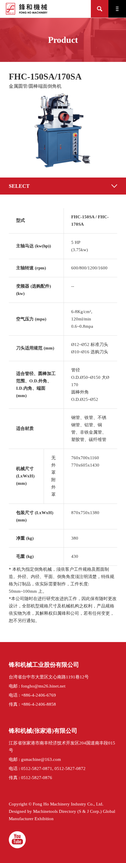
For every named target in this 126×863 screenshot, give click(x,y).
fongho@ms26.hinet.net (43, 686)
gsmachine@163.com (41, 759)
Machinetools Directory (54, 811)
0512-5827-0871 (36, 768)
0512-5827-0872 (70, 768)
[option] (63, 131)
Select (19, 186)
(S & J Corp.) (89, 811)
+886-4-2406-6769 (38, 695)
